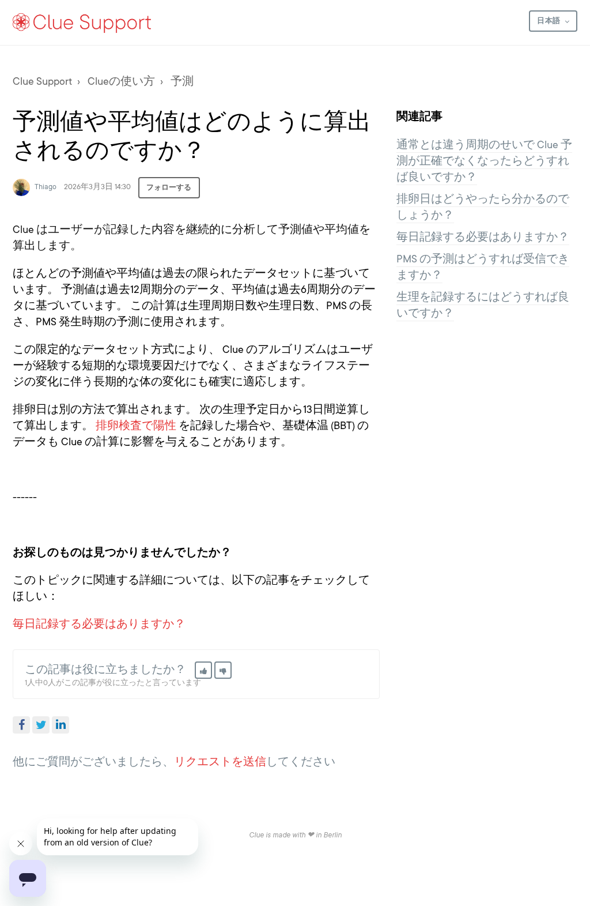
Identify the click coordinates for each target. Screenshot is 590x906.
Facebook (21, 725)
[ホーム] (82, 22)
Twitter (41, 725)
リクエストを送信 (220, 762)
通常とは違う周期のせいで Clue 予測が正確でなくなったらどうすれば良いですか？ (484, 161)
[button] (203, 670)
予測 (182, 81)
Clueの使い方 (121, 81)
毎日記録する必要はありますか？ (99, 624)
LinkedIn (60, 725)
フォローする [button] (169, 187)
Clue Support (42, 81)
